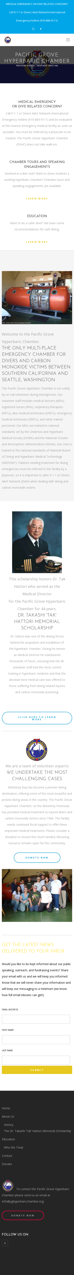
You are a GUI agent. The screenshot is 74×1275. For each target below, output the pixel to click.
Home (6, 1108)
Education (8, 1139)
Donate (7, 1164)
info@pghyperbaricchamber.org (23, 1201)
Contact (7, 1156)
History (8, 1125)
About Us (8, 1116)
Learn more (37, 198)
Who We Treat (13, 1147)
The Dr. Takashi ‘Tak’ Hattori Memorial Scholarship (37, 1131)
